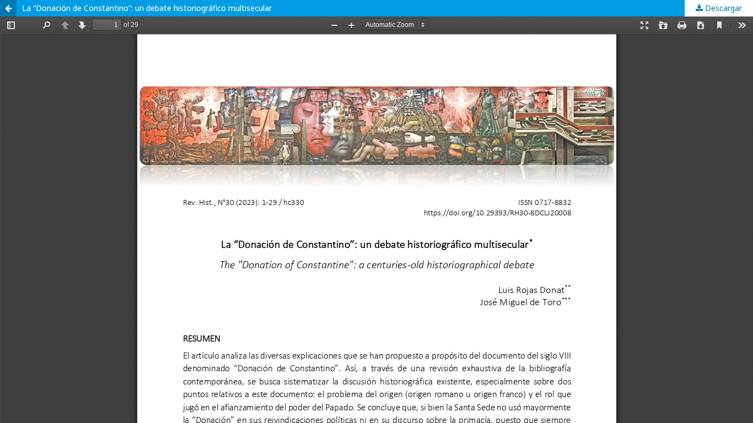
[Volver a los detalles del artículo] (8, 8)
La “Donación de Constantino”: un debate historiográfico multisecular (147, 8)
